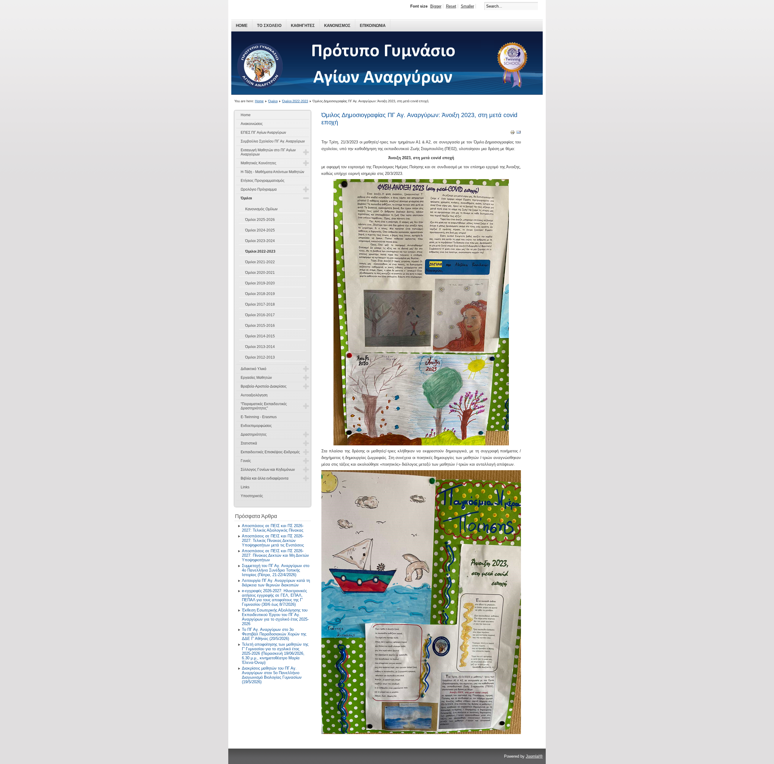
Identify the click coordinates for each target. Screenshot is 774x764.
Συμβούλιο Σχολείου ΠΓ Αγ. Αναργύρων (273, 141)
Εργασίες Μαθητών (256, 377)
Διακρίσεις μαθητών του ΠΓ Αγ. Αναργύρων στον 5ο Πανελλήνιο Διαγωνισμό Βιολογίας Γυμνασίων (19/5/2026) (272, 675)
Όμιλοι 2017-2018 (260, 304)
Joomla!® (534, 756)
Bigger (435, 6)
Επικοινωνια (372, 25)
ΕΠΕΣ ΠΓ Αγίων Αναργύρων (263, 132)
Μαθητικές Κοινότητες (258, 163)
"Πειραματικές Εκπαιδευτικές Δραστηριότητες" (264, 406)
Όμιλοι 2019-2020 (260, 283)
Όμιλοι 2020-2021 (260, 273)
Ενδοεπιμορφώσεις (256, 426)
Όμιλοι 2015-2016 (260, 325)
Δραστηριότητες (254, 434)
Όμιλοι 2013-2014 (260, 347)
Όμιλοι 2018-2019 (260, 294)
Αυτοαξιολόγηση (254, 395)
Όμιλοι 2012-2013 (260, 357)
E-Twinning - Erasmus (259, 417)
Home (242, 25)
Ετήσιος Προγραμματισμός (263, 181)
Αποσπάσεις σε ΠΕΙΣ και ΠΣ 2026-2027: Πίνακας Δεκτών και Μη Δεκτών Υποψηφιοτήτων (275, 555)
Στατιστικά (249, 443)
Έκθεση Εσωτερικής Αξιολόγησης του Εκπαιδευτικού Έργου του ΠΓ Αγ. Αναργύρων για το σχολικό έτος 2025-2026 (275, 617)
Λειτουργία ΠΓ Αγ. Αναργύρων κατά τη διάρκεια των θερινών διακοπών (276, 582)
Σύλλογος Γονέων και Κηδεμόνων (268, 469)
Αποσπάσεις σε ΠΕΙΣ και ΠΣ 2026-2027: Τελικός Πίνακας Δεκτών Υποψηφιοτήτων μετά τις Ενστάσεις (273, 540)
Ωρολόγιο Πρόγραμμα (259, 189)
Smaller (467, 6)
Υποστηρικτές (252, 496)
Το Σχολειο (269, 25)
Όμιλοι (273, 101)
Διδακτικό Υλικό (253, 369)
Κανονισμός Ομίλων (261, 209)
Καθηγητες (303, 25)
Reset (451, 6)
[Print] (512, 133)
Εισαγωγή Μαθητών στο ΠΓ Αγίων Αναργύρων (268, 152)
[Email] (518, 133)
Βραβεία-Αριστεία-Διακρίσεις (264, 386)
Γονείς (246, 461)
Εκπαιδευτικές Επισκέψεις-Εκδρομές (270, 452)
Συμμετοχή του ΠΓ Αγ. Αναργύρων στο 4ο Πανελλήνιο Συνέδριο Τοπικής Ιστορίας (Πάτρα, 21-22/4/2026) (275, 570)
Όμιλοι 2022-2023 (295, 101)
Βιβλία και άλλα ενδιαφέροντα (264, 478)
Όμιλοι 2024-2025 (260, 230)
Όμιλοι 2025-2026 (260, 220)
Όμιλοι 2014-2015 (260, 336)
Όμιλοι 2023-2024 (260, 241)
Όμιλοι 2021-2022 (260, 262)
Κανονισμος (337, 25)
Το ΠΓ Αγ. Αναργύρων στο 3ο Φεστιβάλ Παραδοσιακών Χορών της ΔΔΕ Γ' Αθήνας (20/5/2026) (274, 634)
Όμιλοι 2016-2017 (260, 315)
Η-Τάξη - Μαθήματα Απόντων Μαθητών (272, 172)
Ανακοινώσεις (252, 124)
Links (245, 487)
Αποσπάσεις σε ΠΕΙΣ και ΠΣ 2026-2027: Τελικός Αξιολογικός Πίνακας (273, 528)
